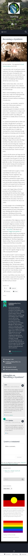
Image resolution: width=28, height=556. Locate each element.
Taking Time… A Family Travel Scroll (12, 470)
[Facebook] (12, 24)
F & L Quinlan (9, 420)
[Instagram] (15, 24)
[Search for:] (14, 479)
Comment (19, 457)
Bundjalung (8, 361)
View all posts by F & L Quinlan (15, 352)
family (16, 361)
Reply (22, 385)
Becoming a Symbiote (12, 39)
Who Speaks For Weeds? (10, 367)
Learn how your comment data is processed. (13, 463)
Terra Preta (9, 229)
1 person (11, 415)
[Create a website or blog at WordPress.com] (14, 551)
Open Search (25, 32)
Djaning (14, 16)
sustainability (8, 363)
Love (19, 361)
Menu (5, 32)
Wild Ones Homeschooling (11, 369)
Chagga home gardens (14, 231)
